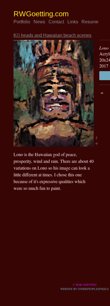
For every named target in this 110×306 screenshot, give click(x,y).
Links (80, 22)
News (43, 22)
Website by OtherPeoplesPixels (84, 289)
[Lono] (54, 93)
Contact (62, 22)
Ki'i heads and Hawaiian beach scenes (57, 35)
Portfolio (24, 22)
